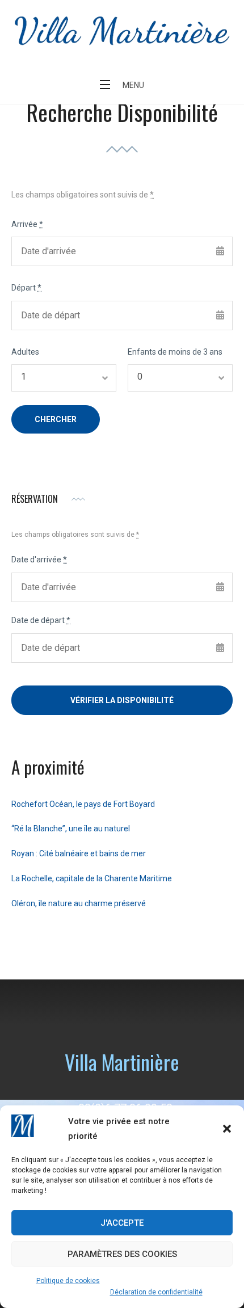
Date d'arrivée (39, 559)
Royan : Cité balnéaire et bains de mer (78, 853)
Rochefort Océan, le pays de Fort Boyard (83, 804)
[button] (227, 1128)
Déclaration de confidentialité (156, 1292)
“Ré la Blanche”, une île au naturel (70, 828)
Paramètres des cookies (122, 1254)
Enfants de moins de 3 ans (175, 351)
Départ (26, 287)
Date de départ (40, 620)
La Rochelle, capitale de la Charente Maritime (91, 878)
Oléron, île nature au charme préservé (78, 903)
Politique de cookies (68, 1281)
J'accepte (122, 1223)
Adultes (25, 351)
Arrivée (27, 224)
